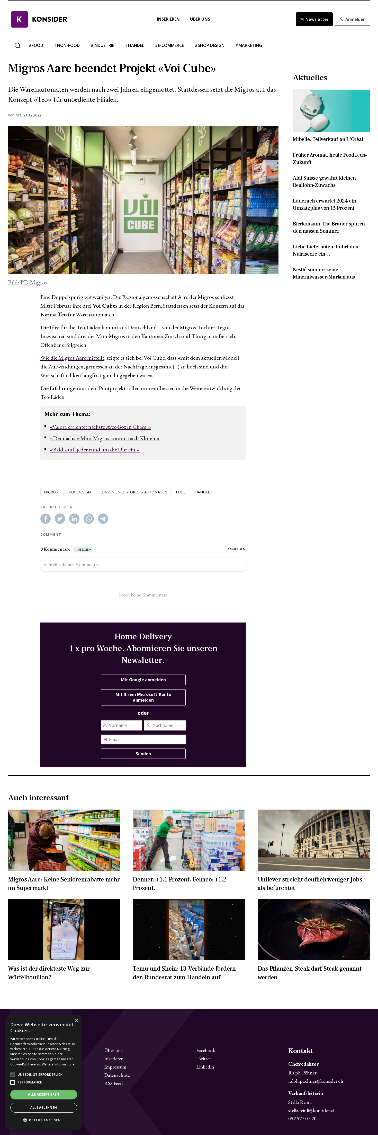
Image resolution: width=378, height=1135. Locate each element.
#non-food (67, 45)
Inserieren (168, 19)
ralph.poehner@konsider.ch (315, 1081)
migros (51, 492)
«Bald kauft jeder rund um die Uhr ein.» (95, 449)
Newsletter (317, 19)
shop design (79, 492)
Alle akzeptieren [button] (43, 1094)
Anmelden (355, 19)
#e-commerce (169, 45)
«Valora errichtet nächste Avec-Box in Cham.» (100, 427)
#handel (134, 45)
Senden (143, 753)
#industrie (102, 45)
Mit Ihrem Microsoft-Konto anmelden (143, 697)
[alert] (43, 1072)
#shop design (209, 45)
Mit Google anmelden (143, 680)
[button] (43, 1120)
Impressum (115, 1066)
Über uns (200, 19)
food (181, 492)
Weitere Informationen (59, 1064)
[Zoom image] (143, 200)
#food (36, 45)
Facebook (205, 1050)
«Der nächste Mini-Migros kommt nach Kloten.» (105, 438)
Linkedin (205, 1066)
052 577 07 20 (302, 1118)
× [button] (76, 1021)
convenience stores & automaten (133, 492)
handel (202, 492)
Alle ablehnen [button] (43, 1107)
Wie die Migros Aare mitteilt (72, 357)
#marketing (248, 45)
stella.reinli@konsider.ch (312, 1110)
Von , (15, 115)
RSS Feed (113, 1083)
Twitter (203, 1058)
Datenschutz (117, 1075)
